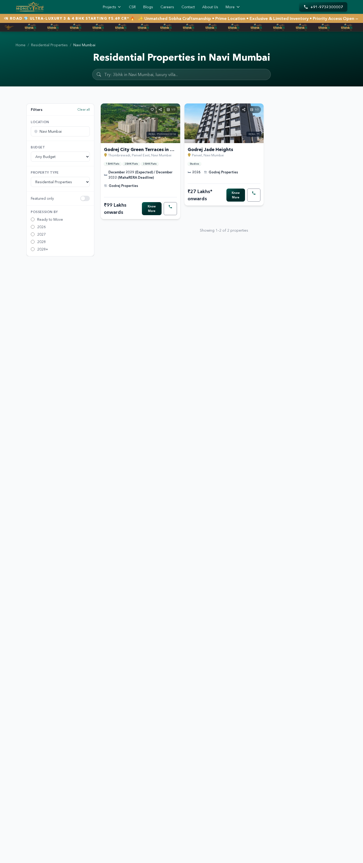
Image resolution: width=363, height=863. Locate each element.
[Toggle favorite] (152, 109)
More (230, 7)
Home (21, 45)
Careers (167, 7)
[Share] (160, 109)
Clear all (83, 109)
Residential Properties (49, 45)
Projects (109, 7)
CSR (132, 7)
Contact (188, 7)
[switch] (85, 198)
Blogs (148, 7)
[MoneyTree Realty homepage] (30, 7)
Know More (152, 209)
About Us (210, 7)
